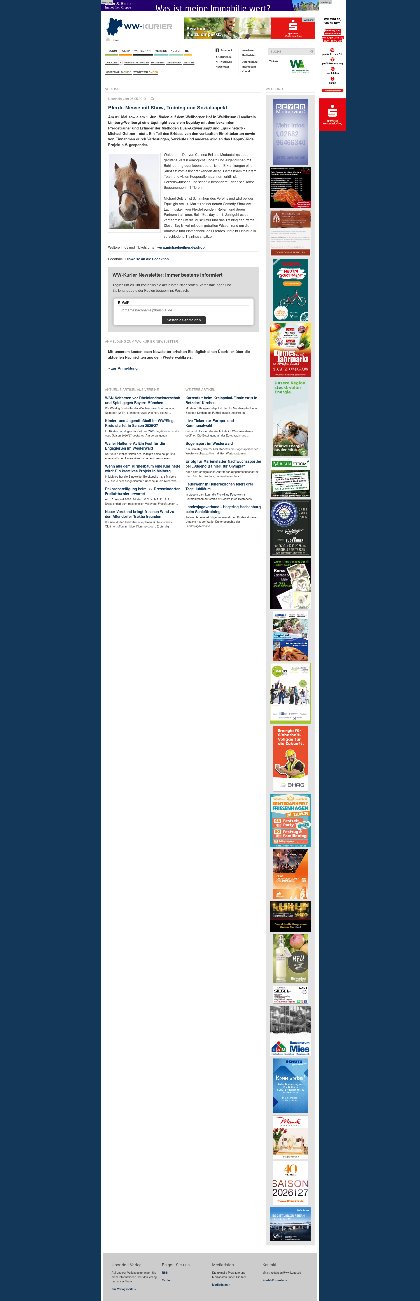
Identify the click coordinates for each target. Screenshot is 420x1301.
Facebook (226, 50)
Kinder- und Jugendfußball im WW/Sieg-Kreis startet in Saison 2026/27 (140, 423)
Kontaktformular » (274, 1280)
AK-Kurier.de (224, 57)
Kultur (176, 51)
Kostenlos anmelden (183, 320)
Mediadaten (249, 55)
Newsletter (222, 66)
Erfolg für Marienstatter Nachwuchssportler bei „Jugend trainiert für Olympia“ (223, 464)
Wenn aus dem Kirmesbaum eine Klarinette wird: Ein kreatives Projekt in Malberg (142, 468)
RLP (187, 51)
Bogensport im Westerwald (209, 443)
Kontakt (247, 71)
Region (111, 51)
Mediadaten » (221, 1284)
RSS (165, 1272)
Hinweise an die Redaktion (147, 258)
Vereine (161, 51)
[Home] (108, 39)
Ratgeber (157, 62)
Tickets (273, 61)
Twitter (166, 1280)
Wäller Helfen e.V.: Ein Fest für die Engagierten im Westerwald (135, 446)
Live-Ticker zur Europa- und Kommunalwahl (210, 423)
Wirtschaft (143, 51)
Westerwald (118, 72)
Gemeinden (174, 62)
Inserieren (248, 50)
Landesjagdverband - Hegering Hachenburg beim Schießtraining (223, 509)
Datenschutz (249, 62)
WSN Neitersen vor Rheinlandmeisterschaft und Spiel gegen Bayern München (142, 400)
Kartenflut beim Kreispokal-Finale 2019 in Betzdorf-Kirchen (221, 400)
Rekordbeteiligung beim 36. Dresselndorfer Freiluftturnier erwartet (142, 491)
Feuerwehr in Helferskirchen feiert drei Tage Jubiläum (219, 486)
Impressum (249, 66)
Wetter (189, 62)
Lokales (112, 62)
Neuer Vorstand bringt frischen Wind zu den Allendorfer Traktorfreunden (139, 514)
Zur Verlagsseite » (124, 1289)
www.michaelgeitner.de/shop (181, 247)
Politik (125, 51)
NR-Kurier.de (224, 62)
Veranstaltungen (136, 62)
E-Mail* (123, 303)
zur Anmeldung (124, 368)
